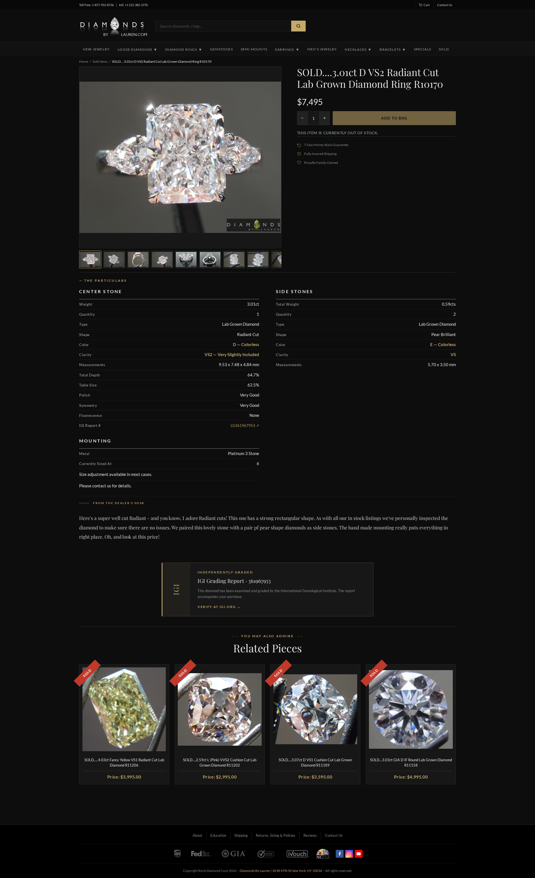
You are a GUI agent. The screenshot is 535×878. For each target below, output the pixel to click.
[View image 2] (114, 259)
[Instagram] (349, 854)
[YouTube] (359, 854)
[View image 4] (162, 259)
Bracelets (393, 49)
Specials (422, 49)
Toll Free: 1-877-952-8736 (96, 5)
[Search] (298, 26)
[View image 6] (210, 259)
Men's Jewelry (322, 49)
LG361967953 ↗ (245, 425)
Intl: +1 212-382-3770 (133, 5)
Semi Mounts (254, 49)
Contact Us (444, 5)
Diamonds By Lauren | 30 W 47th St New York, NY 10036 (281, 871)
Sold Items (100, 61)
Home (83, 61)
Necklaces (358, 49)
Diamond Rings (183, 49)
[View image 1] (90, 259)
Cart (427, 5)
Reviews (310, 835)
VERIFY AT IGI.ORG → (219, 607)
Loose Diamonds (137, 49)
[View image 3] (138, 259)
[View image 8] (258, 259)
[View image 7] (234, 259)
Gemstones (221, 49)
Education (218, 835)
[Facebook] (340, 854)
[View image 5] (186, 259)
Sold (444, 49)
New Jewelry (96, 49)
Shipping (241, 835)
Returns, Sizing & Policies (275, 835)
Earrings (287, 49)
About (197, 835)
